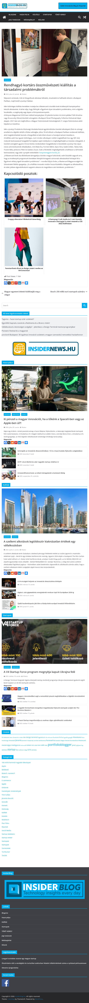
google (70, 737)
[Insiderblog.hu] (4, 17)
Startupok (47, 15)
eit (46, 737)
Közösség (5, 809)
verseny (34, 750)
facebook (56, 737)
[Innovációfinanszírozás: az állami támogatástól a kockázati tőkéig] (9, 474)
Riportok (5, 827)
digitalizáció (41, 737)
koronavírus (50, 740)
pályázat (78, 745)
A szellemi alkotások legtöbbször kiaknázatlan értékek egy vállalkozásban (39, 543)
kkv (37, 740)
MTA (33, 745)
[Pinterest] (16, 282)
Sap (82, 745)
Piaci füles (5, 823)
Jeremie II (24, 740)
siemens (4, 750)
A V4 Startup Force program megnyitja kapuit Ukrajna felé (40, 672)
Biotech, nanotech (8, 773)
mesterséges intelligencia (11, 745)
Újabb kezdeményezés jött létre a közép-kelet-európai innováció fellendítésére (46, 603)
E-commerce (6, 780)
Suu (17, 750)
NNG (46, 745)
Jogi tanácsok (14, 20)
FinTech (61, 737)
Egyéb (4, 784)
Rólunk (41, 20)
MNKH (29, 745)
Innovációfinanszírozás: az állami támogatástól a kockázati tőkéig (41, 473)
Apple (4, 766)
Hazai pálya (24, 15)
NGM (36, 745)
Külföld (36, 15)
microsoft (23, 745)
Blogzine (12, 15)
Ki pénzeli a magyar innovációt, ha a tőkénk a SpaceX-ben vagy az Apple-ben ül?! (44, 421)
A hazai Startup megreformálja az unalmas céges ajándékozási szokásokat (45, 720)
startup (11, 749)
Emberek (5, 788)
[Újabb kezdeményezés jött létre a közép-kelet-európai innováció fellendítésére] (9, 605)
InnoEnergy (5, 740)
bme (11, 737)
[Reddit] (12, 282)
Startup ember (7, 838)
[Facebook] (5, 282)
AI (2, 737)
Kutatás (4, 816)
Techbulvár (6, 852)
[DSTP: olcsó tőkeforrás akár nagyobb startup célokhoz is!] (9, 463)
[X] (9, 282)
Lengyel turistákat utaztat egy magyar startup (19, 959)
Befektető (5, 770)
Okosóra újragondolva (10, 968)
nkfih (42, 745)
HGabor (24, 94)
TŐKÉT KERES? (60, 15)
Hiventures (77, 737)
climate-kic (16, 737)
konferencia (42, 740)
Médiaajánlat (29, 20)
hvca (83, 737)
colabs (21, 737)
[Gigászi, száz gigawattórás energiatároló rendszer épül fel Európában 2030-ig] (9, 594)
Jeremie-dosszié (7, 798)
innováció (12, 740)
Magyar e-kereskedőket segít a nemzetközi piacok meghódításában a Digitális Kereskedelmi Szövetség (51, 697)
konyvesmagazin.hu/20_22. (49, 153)
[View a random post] (84, 17)
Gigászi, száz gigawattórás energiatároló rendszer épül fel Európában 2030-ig (46, 592)
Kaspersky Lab (32, 740)
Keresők (4, 802)
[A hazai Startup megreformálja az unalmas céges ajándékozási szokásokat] (9, 722)
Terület (4, 855)
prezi (74, 745)
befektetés (6, 737)
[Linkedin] (19, 282)
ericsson (50, 737)
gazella (66, 737)
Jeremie (18, 740)
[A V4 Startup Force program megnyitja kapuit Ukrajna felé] (44, 641)
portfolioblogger (60, 744)
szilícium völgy (23, 750)
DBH (24, 737)
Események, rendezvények (11, 791)
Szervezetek (6, 848)
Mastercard (82, 740)
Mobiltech (5, 820)
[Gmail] (23, 282)
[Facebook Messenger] (26, 282)
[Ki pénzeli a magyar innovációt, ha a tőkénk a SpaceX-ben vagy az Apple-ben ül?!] (44, 388)
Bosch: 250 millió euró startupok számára (67, 291)
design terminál (32, 737)
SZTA (29, 750)
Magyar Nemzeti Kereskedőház (69, 740)
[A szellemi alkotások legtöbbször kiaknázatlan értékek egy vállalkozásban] (44, 511)
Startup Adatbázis (8, 834)
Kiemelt (24, 414)
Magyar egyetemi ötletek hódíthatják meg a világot (22, 293)
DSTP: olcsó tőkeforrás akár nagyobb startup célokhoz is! (38, 462)
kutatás (58, 740)
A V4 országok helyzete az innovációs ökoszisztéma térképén (40, 581)
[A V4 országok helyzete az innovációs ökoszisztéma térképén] (9, 583)
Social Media (6, 830)
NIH (39, 745)
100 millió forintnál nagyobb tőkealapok (16, 763)
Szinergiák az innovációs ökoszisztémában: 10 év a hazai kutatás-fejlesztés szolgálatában (50, 451)
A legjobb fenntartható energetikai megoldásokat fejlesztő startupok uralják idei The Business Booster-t (48, 709)
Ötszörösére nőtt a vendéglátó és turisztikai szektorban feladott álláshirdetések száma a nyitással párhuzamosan (44, 963)
